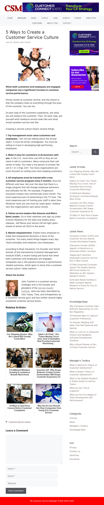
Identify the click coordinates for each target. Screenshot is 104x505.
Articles (22, 18)
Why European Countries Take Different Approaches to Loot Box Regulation (84, 309)
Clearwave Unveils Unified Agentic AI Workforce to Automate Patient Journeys (83, 248)
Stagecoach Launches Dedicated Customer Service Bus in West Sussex (83, 258)
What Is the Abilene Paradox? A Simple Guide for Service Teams (84, 381)
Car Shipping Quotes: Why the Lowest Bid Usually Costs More (84, 174)
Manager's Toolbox (79, 426)
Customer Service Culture (19, 422)
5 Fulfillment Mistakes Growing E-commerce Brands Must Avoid (84, 196)
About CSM (52, 23)
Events (66, 18)
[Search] (95, 152)
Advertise (74, 455)
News (33, 18)
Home (10, 18)
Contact (67, 23)
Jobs (55, 18)
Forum (78, 18)
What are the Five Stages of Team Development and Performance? (83, 397)
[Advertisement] (87, 117)
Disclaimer (75, 459)
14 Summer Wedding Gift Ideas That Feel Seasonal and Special (84, 325)
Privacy (73, 447)
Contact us (75, 451)
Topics (44, 18)
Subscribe (37, 23)
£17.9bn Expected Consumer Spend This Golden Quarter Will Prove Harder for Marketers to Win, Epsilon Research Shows (83, 270)
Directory (91, 18)
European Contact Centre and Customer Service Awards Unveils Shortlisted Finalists (84, 239)
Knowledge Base (77, 429)
